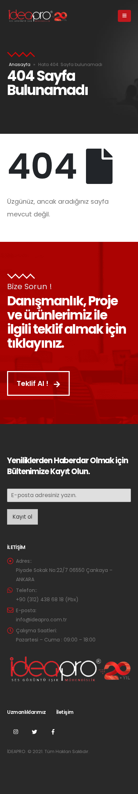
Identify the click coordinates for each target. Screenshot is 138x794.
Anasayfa (19, 64)
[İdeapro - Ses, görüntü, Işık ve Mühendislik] (37, 15)
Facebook (53, 731)
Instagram (15, 731)
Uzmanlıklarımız (26, 712)
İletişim (65, 712)
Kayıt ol (22, 516)
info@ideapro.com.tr (41, 619)
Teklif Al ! (33, 383)
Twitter (34, 731)
